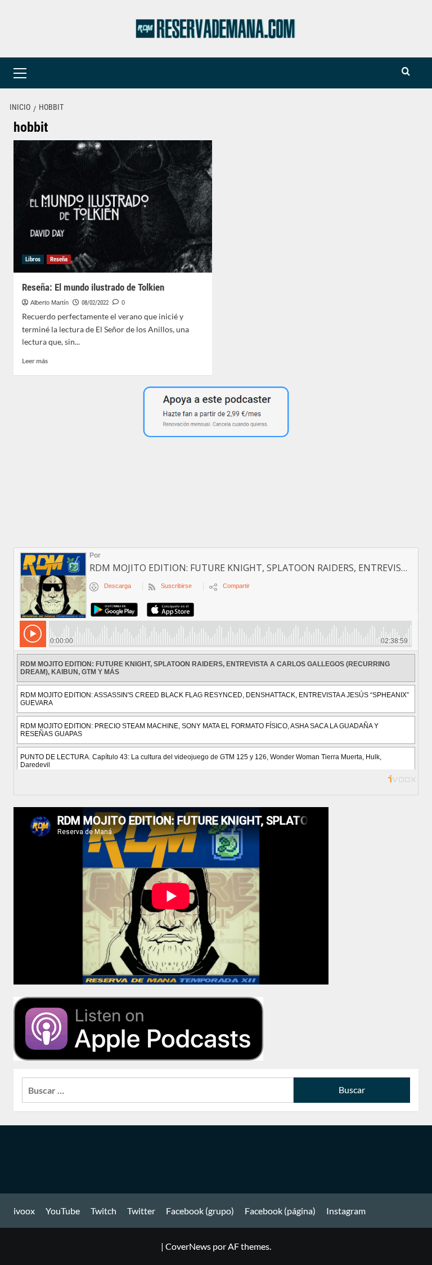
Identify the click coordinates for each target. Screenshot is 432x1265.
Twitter (141, 1210)
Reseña (59, 259)
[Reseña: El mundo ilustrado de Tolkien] (113, 206)
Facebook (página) (280, 1210)
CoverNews (188, 1246)
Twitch (103, 1210)
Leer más (35, 361)
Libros (32, 259)
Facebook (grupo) (200, 1210)
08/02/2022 (95, 302)
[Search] (406, 72)
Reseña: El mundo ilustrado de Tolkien (93, 287)
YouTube (63, 1210)
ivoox (24, 1210)
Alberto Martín (49, 302)
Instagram (346, 1210)
